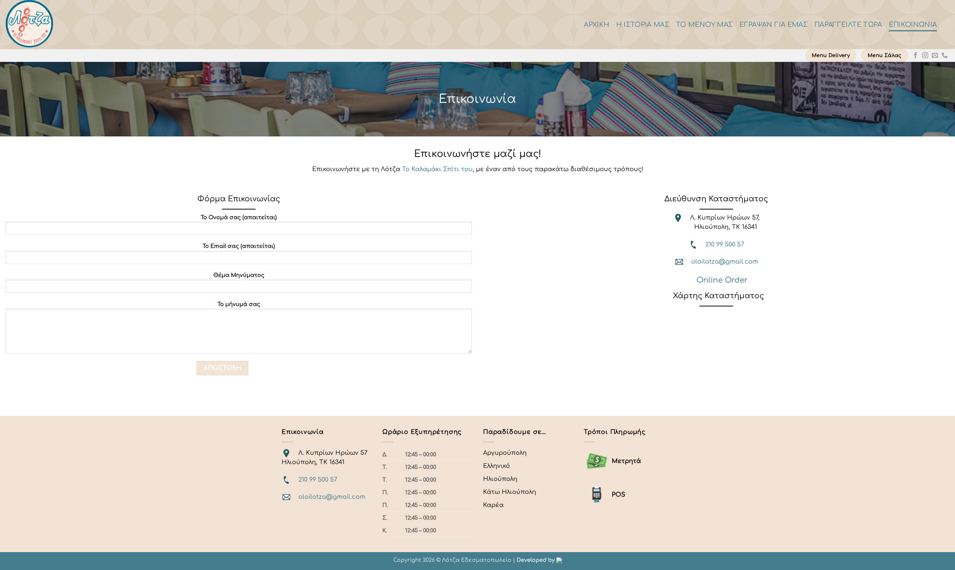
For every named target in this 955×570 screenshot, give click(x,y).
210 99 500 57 (724, 244)
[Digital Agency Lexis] (559, 560)
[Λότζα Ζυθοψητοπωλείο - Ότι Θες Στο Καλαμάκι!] (76, 24)
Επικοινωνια (913, 24)
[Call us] (945, 55)
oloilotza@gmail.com (724, 261)
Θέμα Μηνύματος (238, 275)
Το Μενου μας (704, 24)
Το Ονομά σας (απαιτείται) (239, 217)
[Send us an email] (935, 55)
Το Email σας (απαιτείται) (239, 246)
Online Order (722, 280)
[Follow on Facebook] (915, 55)
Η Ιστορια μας (643, 24)
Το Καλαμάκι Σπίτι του (437, 169)
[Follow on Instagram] (925, 55)
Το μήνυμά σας (238, 304)
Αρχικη (596, 24)
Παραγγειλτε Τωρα (848, 24)
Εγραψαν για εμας (773, 24)
